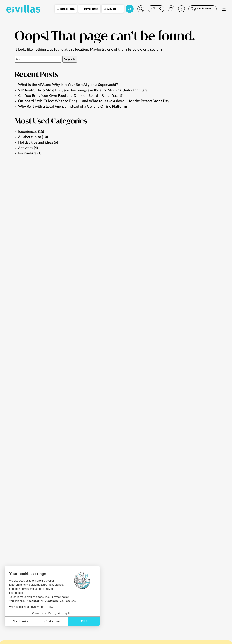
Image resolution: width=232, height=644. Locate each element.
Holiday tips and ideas (35, 142)
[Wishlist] (171, 8)
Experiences (27, 131)
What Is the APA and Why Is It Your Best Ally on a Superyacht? (68, 85)
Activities (25, 148)
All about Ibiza (29, 137)
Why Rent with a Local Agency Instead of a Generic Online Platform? (72, 106)
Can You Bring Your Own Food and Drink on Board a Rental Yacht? (70, 95)
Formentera (27, 153)
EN (152, 8)
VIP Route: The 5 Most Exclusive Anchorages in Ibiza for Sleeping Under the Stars (82, 90)
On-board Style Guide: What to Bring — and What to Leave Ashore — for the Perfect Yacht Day (93, 101)
